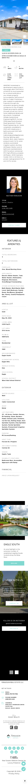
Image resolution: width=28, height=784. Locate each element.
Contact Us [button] (14, 603)
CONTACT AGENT (14, 225)
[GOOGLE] (11, 752)
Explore (14, 563)
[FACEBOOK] (5, 748)
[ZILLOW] (16, 752)
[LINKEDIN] (14, 748)
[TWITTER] (18, 748)
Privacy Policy (14, 773)
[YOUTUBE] (22, 748)
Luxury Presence (14, 763)
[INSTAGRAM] (9, 748)
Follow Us (14, 628)
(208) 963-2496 (7, 208)
